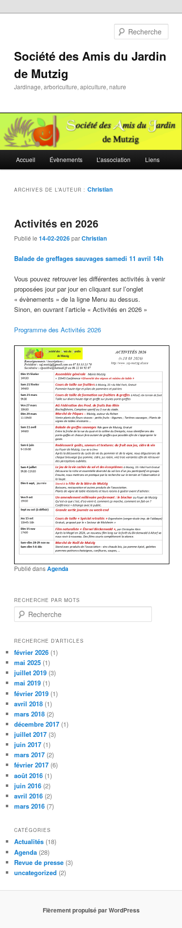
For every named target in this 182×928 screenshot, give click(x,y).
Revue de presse (39, 862)
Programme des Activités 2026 (57, 329)
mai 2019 (27, 682)
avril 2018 (28, 703)
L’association (114, 159)
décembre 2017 (36, 724)
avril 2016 (28, 795)
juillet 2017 (30, 734)
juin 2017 (27, 744)
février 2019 (31, 693)
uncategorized (35, 872)
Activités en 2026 (56, 223)
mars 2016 (29, 806)
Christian (100, 189)
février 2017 (31, 764)
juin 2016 (27, 785)
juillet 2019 (30, 672)
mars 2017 (29, 754)
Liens (152, 159)
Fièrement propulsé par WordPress (91, 910)
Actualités (29, 841)
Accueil (25, 159)
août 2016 (28, 775)
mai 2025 (27, 662)
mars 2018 (29, 713)
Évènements (66, 159)
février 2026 (31, 652)
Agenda (57, 568)
